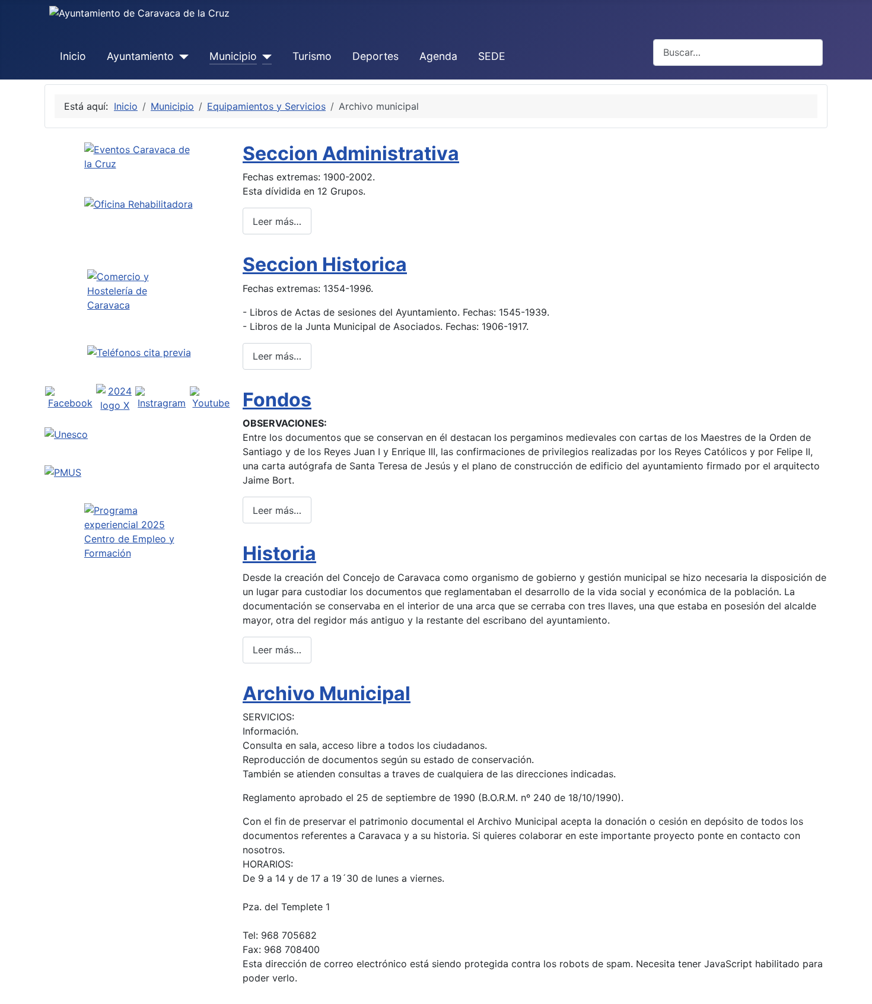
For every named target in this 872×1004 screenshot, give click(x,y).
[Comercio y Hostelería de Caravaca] (138, 290)
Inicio (73, 56)
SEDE (491, 56)
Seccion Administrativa (351, 153)
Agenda (438, 56)
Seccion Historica (325, 264)
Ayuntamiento (140, 56)
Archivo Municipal (326, 693)
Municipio (233, 56)
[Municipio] (264, 56)
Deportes (375, 56)
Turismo (312, 56)
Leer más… (277, 221)
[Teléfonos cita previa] (138, 352)
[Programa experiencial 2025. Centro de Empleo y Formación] (138, 556)
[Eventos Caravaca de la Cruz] (138, 165)
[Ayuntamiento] (181, 56)
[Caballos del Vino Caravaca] (138, 434)
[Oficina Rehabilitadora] (138, 221)
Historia (279, 553)
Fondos (277, 399)
